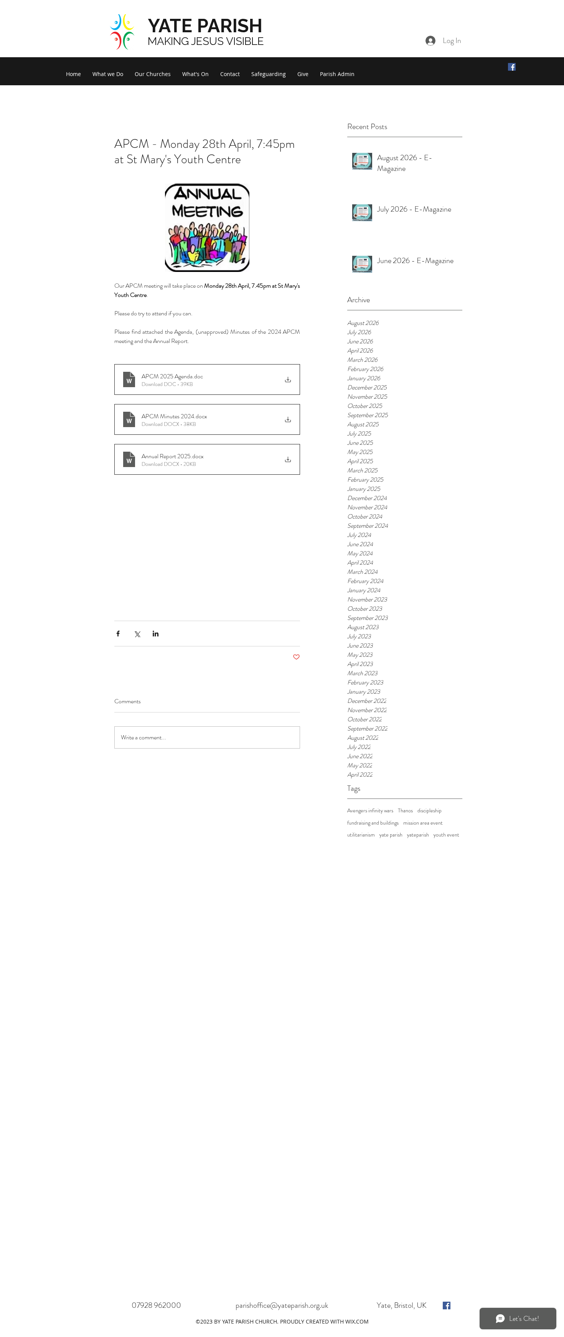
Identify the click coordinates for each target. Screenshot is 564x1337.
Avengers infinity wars (370, 810)
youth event (446, 834)
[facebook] (446, 1305)
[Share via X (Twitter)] (136, 633)
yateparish (418, 834)
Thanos (405, 810)
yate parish (390, 834)
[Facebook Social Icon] (512, 67)
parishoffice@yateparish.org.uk (282, 1305)
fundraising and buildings (373, 823)
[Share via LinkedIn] (155, 633)
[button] (108, 74)
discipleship (429, 810)
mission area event (423, 823)
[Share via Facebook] (118, 633)
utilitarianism (361, 834)
